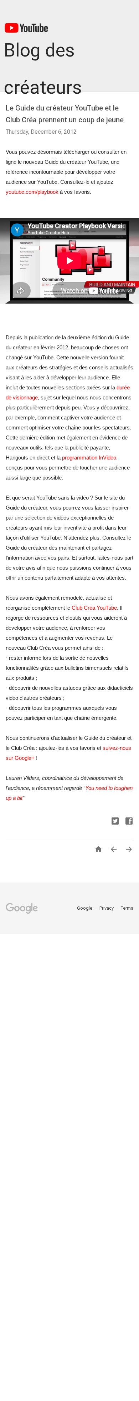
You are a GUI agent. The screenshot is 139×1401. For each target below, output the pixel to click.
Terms (127, 908)
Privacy (107, 908)
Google (85, 908)
